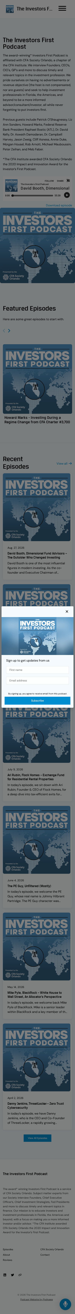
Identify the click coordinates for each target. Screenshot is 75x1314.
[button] (67, 611)
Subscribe (37, 700)
